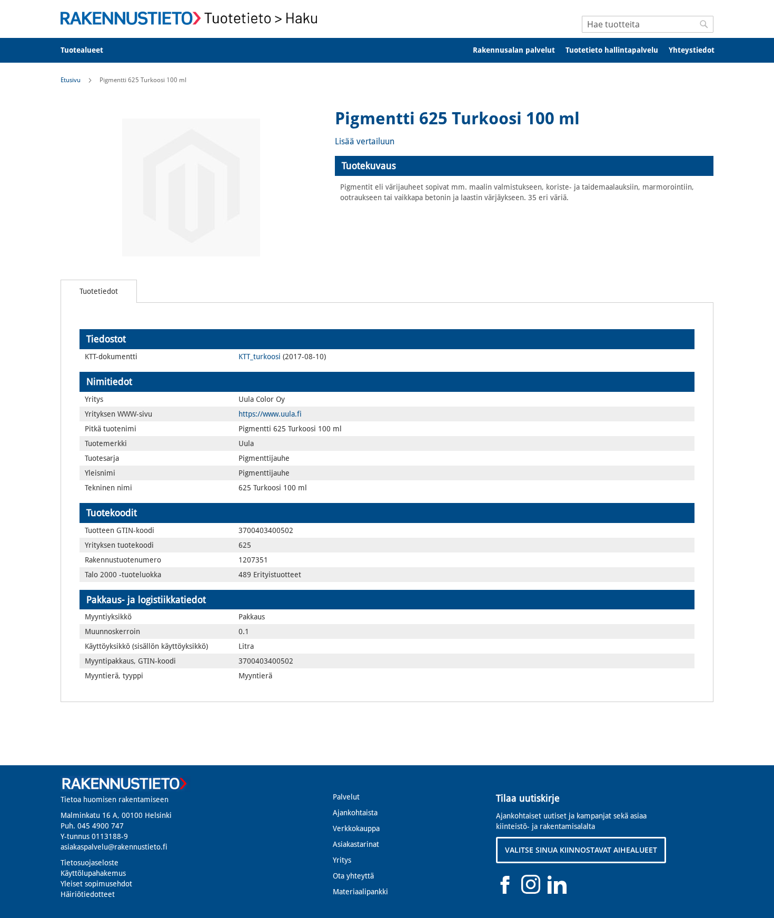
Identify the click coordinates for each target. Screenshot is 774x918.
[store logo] (192, 18)
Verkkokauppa (356, 828)
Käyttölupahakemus (93, 873)
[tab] (524, 166)
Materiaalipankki (360, 891)
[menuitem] (88, 50)
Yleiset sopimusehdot (96, 884)
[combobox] (647, 24)
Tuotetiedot (99, 291)
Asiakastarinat (356, 844)
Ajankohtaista (355, 812)
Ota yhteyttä (353, 876)
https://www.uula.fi (270, 414)
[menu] (387, 50)
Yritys (342, 860)
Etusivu (71, 80)
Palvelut (346, 797)
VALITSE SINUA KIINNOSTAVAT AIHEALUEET (581, 850)
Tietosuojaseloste (89, 862)
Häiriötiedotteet (88, 894)
